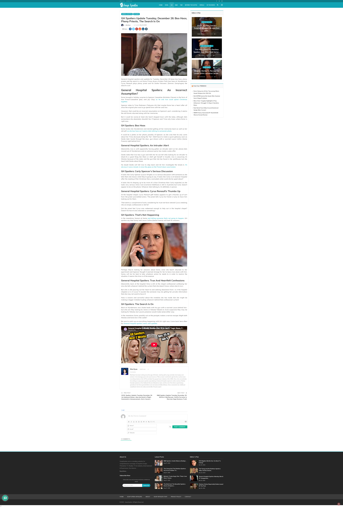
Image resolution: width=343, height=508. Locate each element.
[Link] (149, 422)
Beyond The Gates (191, 5)
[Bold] (129, 422)
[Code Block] (146, 422)
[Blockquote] (144, 422)
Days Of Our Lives (207, 22)
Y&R (181, 5)
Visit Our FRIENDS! (199, 86)
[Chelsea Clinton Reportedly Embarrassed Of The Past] (194, 486)
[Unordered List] (141, 422)
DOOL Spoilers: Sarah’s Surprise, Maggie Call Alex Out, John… (207, 28)
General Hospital (127, 14)
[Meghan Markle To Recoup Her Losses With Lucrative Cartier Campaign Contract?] (207, 69)
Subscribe (146, 485)
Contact (188, 496)
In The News (211, 5)
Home (160, 5)
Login (123, 410)
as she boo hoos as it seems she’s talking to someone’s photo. (149, 131)
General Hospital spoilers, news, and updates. (140, 323)
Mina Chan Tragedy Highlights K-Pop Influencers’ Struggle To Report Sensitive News (206, 103)
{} (151, 421)
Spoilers (136, 14)
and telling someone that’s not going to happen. (166, 218)
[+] (154, 421)
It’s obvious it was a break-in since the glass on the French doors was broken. (154, 166)
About (148, 496)
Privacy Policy (176, 496)
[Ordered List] (139, 422)
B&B (176, 5)
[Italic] (131, 422)
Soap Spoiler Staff (160, 496)
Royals (202, 5)
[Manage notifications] (338, 504)
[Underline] (134, 422)
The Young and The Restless (207, 46)
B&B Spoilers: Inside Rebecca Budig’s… (175, 461)
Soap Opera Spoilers (134, 496)
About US (122, 1)
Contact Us (129, 1)
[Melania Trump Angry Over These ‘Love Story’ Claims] (158, 478)
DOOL (166, 5)
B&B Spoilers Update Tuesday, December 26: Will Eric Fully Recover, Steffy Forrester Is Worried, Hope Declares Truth (172, 397)
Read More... (123, 471)
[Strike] (136, 422)
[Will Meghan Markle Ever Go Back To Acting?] (194, 463)
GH (172, 5)
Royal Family (206, 67)
